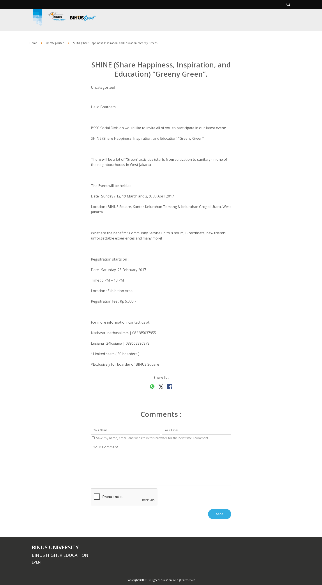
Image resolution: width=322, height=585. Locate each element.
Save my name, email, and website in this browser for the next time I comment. (152, 438)
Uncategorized (55, 43)
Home (33, 43)
